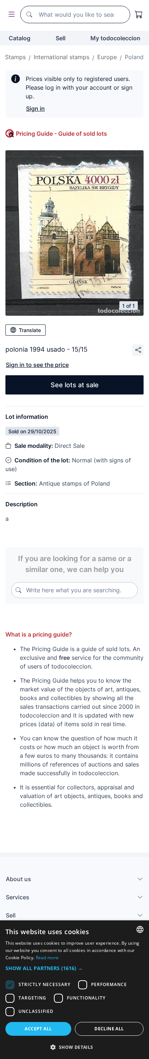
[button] (74, 968)
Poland (134, 57)
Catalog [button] (19, 38)
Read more (47, 957)
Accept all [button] (38, 1029)
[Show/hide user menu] (10, 15)
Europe (107, 57)
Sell (60, 38)
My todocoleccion (115, 38)
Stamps (15, 57)
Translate (30, 330)
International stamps (61, 57)
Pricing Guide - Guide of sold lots (61, 133)
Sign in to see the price (37, 364)
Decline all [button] (109, 1029)
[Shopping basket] (139, 14)
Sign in (35, 108)
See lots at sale (75, 385)
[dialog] (74, 989)
